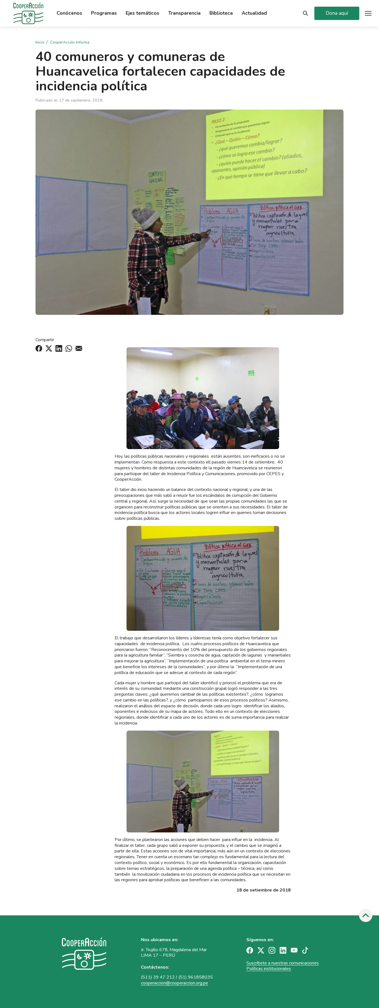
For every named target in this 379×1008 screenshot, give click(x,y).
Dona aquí (337, 13)
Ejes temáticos (142, 13)
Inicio (40, 42)
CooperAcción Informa (69, 42)
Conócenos (69, 13)
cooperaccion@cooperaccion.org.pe (174, 983)
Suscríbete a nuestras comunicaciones (282, 963)
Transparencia (184, 13)
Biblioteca (221, 13)
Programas (104, 13)
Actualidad (254, 13)
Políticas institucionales (268, 969)
